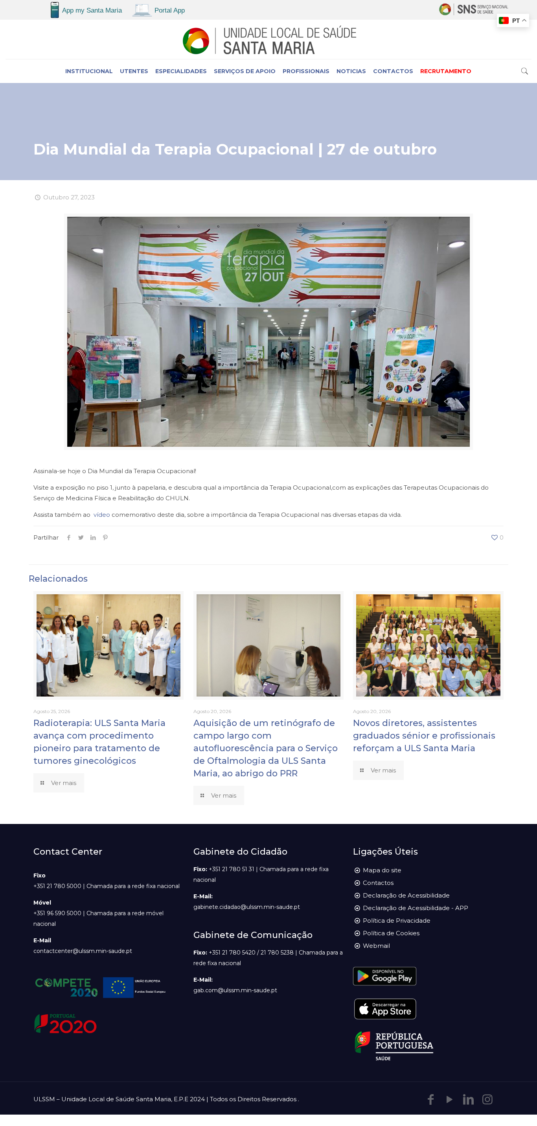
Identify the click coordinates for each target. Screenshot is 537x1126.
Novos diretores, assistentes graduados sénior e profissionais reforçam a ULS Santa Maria (424, 736)
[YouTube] (449, 1099)
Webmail (376, 945)
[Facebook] (431, 1099)
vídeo (102, 514)
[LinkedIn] (468, 1099)
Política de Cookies (391, 933)
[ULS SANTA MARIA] (268, 39)
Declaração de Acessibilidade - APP (415, 908)
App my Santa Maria (92, 10)
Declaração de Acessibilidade (406, 895)
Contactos (378, 882)
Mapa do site (382, 870)
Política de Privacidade (396, 920)
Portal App (169, 10)
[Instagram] (487, 1099)
